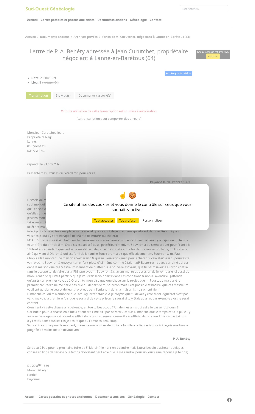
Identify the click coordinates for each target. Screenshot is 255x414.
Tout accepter (103, 220)
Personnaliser (152, 220)
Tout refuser (128, 220)
